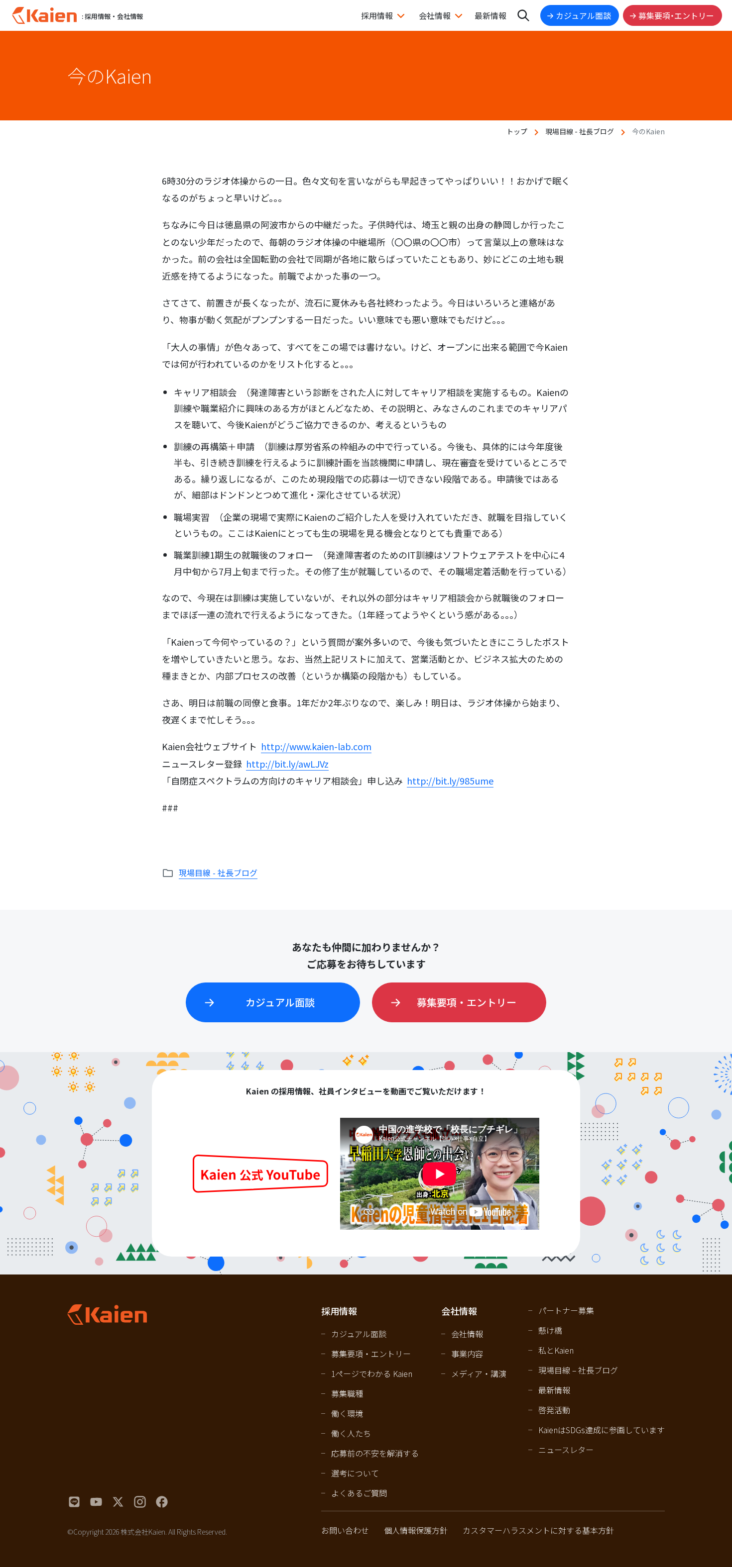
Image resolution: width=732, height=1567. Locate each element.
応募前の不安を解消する (375, 1453)
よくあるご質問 (359, 1493)
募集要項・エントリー (676, 15)
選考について (355, 1473)
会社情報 (435, 15)
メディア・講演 (478, 1373)
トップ (516, 131)
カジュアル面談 (583, 15)
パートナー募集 (566, 1310)
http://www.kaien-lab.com (316, 746)
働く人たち (351, 1433)
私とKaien (556, 1350)
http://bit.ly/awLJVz (287, 763)
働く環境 (347, 1413)
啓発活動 (554, 1410)
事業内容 (467, 1354)
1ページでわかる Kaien (371, 1373)
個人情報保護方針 (416, 1530)
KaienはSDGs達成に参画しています (601, 1430)
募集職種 (347, 1393)
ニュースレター (566, 1450)
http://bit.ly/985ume (450, 780)
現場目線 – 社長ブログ (578, 1370)
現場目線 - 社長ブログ (579, 131)
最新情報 (490, 15)
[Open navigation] (523, 15)
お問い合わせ (345, 1530)
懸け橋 (550, 1330)
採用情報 (377, 15)
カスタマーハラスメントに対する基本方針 (538, 1530)
